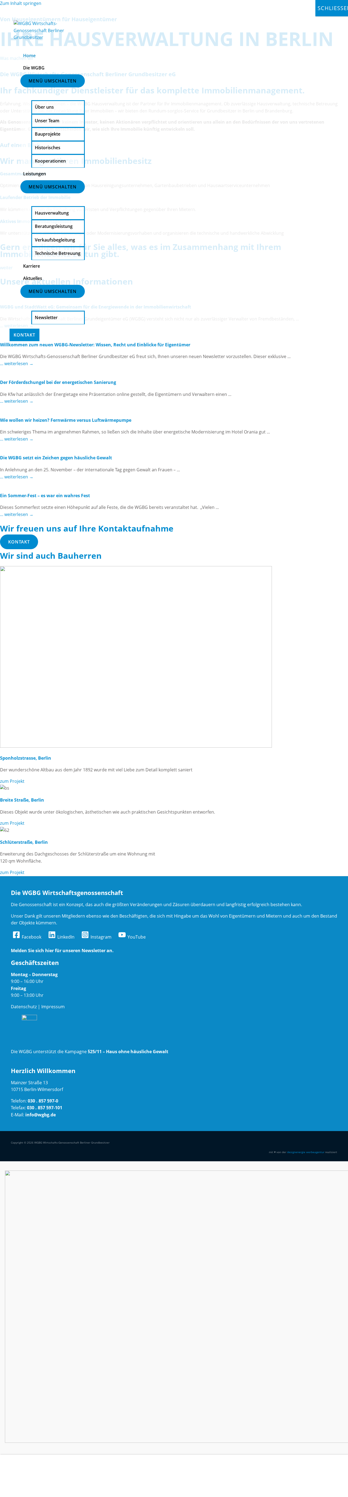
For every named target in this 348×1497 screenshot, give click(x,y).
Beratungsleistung (54, 226)
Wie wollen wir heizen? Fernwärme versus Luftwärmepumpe (65, 420)
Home (29, 56)
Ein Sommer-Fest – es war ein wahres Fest (45, 496)
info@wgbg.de (40, 1115)
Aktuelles (32, 278)
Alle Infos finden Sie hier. (36, 1059)
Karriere (31, 266)
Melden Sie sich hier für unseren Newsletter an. (62, 951)
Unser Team (47, 121)
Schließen (333, 8)
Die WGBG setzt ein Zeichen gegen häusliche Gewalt (56, 458)
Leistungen (34, 174)
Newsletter (46, 317)
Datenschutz (24, 1007)
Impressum (53, 1007)
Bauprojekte (47, 134)
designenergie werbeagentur (305, 1152)
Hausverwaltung (52, 213)
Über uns (44, 107)
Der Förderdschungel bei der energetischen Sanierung (58, 382)
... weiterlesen (16, 363)
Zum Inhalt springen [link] (20, 3)
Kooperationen (50, 161)
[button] (19, 541)
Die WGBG (34, 68)
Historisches (47, 148)
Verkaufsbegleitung (55, 240)
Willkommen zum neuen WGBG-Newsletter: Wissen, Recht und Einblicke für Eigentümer (95, 345)
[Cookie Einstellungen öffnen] (41, 1493)
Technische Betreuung (57, 253)
